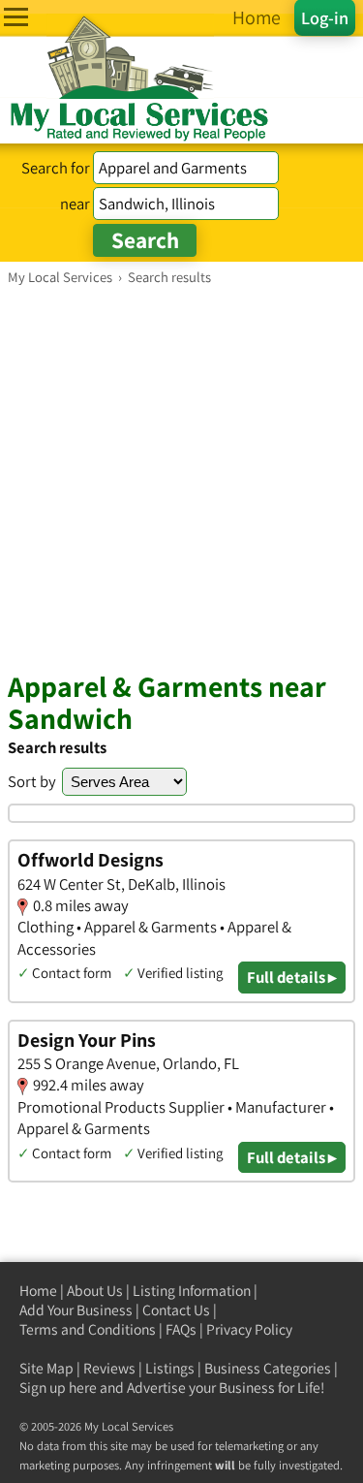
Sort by (32, 781)
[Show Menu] (16, 17)
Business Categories (267, 1368)
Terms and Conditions (87, 1329)
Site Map (46, 1368)
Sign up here (58, 1387)
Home (38, 1290)
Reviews (109, 1368)
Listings (170, 1368)
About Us (95, 1290)
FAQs (181, 1329)
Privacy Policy (249, 1329)
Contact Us (176, 1310)
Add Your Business (76, 1310)
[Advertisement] (181, 477)
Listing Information (192, 1290)
